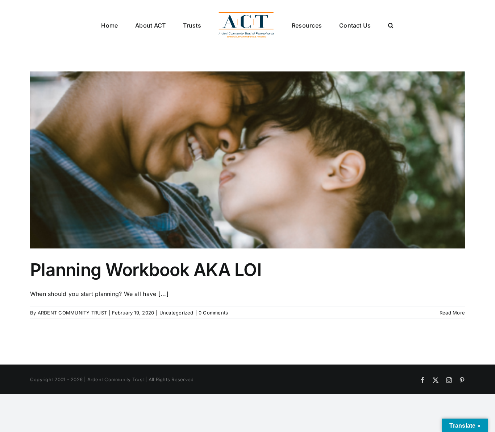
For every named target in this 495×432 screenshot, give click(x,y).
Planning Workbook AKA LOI (145, 269)
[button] (361, 25)
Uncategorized (176, 313)
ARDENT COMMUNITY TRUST (72, 313)
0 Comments (213, 313)
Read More (452, 313)
